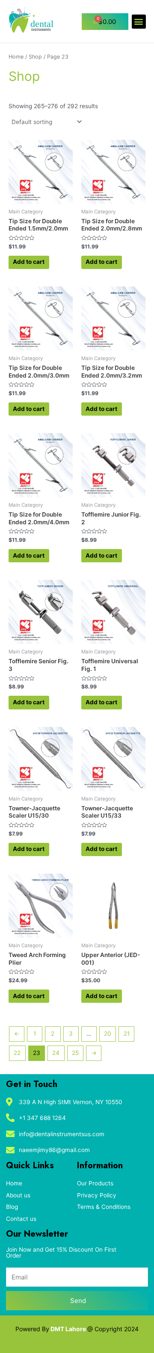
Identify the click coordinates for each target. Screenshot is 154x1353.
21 (127, 1033)
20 (107, 1033)
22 (17, 1052)
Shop (35, 56)
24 (55, 1052)
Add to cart (28, 261)
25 (75, 1052)
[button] (139, 22)
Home (16, 56)
